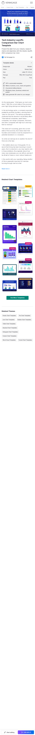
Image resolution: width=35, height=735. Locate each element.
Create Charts (9, 7)
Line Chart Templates (9, 319)
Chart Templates (20, 7)
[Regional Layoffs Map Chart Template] (10, 214)
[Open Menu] (31, 3)
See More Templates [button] (17, 298)
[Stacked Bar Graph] (10, 253)
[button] (9, 732)
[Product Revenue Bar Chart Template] (25, 191)
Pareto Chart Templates (9, 315)
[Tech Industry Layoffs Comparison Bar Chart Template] (10, 285)
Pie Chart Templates (24, 315)
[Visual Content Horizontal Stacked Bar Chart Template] (25, 266)
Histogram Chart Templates (10, 332)
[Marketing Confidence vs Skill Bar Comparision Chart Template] (25, 248)
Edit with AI (27, 732)
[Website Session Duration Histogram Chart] (10, 234)
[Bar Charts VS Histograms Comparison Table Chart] (10, 195)
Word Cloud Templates (9, 340)
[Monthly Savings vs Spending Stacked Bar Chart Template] (25, 229)
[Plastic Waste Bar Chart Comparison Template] (25, 208)
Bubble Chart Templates (24, 319)
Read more (6, 168)
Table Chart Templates (9, 323)
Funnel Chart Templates (25, 340)
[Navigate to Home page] (9, 2)
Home (2, 7)
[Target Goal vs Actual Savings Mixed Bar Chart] (10, 269)
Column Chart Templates (9, 336)
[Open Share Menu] (31, 57)
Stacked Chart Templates (10, 328)
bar (27, 7)
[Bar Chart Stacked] (25, 283)
